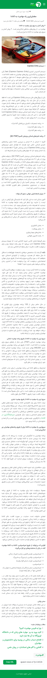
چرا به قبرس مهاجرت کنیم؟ (30, 628)
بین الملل (19, 11)
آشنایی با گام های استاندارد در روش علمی (24, 647)
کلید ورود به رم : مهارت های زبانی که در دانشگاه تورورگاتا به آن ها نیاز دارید (21, 634)
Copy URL (10, 662)
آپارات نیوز (26, 11)
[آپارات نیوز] (35, 4)
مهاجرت (39, 655)
